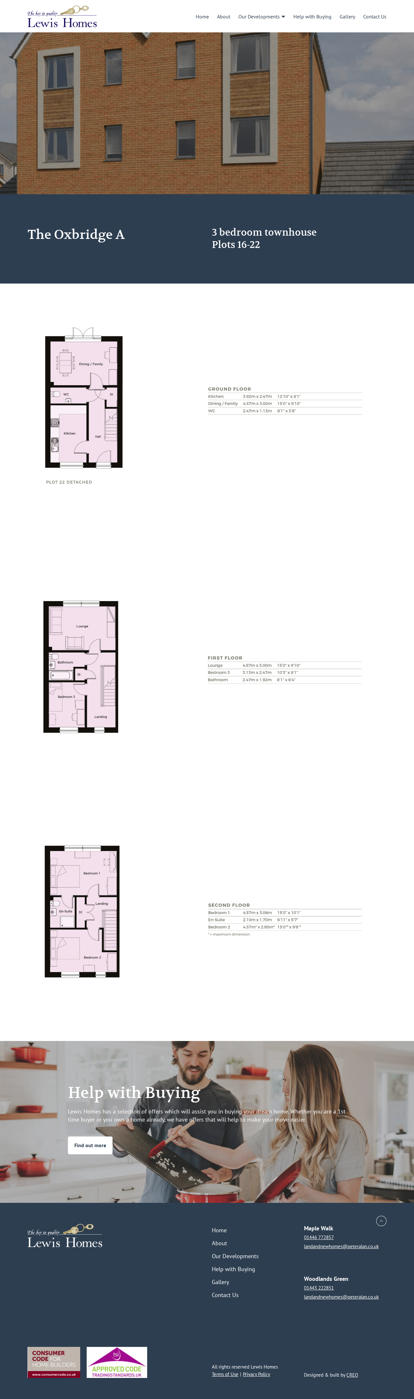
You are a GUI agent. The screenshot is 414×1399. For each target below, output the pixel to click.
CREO (352, 1375)
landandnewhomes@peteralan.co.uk (341, 1246)
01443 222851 (319, 1288)
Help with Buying (312, 16)
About (223, 16)
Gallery (347, 16)
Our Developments (259, 16)
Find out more (90, 1145)
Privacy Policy (256, 1374)
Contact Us (375, 16)
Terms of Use (225, 1374)
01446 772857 (319, 1237)
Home (202, 16)
